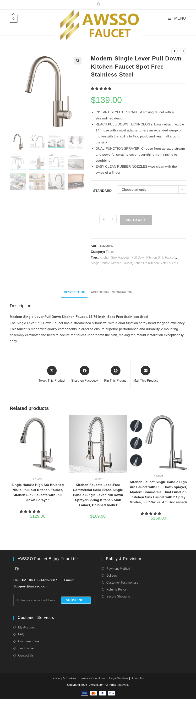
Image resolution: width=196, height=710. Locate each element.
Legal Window (118, 678)
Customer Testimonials (122, 582)
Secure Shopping (118, 596)
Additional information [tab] (111, 292)
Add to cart (136, 220)
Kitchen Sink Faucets (115, 257)
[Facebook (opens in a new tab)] (98, 4)
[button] (78, 61)
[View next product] (183, 51)
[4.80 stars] (30, 511)
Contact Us (26, 655)
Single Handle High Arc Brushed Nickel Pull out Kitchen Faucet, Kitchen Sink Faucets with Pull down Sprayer (37, 492)
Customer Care (28, 641)
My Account (26, 627)
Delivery (112, 575)
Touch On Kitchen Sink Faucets (156, 263)
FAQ (21, 634)
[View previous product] (174, 51)
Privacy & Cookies (64, 678)
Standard (102, 191)
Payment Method (118, 568)
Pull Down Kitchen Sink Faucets (153, 257)
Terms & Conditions (92, 678)
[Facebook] (17, 569)
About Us (138, 678)
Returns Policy (116, 589)
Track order (26, 648)
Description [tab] (74, 292)
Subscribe (76, 600)
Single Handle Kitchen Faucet (111, 263)
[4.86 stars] (151, 513)
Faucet (110, 252)
